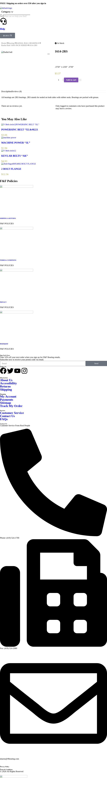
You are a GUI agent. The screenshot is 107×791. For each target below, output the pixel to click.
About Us (6, 380)
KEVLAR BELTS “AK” (14, 155)
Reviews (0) (16, 91)
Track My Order (11, 406)
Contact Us (7, 416)
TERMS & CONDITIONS (8, 260)
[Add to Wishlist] (79, 80)
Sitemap (5, 402)
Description (6, 91)
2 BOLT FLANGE (28, 164)
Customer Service (12, 413)
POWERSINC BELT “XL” (27, 124)
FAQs (4, 419)
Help (2, 29)
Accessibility (8, 383)
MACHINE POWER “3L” (15, 142)
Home (3, 43)
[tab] (6, 91)
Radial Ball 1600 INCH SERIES (14, 45)
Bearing (11, 43)
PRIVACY (3, 302)
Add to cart (71, 80)
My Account (8, 396)
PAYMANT (4, 344)
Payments (6, 399)
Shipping (6, 389)
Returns (5, 386)
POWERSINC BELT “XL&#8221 (19, 129)
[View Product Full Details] (8, 124)
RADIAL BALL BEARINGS (27, 43)
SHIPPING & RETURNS (8, 218)
